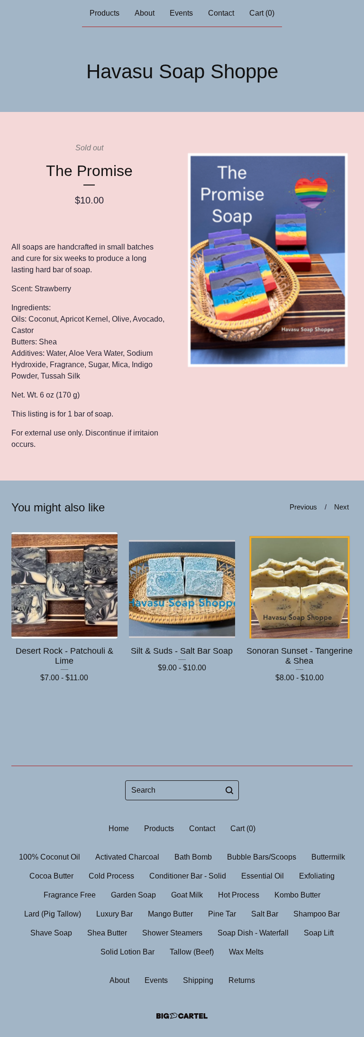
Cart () (261, 13)
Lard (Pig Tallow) (52, 914)
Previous (303, 507)
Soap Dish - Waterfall (253, 933)
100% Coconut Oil (49, 857)
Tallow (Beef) (192, 952)
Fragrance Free (70, 895)
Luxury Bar (114, 914)
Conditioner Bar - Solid (187, 876)
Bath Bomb (193, 857)
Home (119, 828)
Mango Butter (170, 914)
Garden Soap (133, 895)
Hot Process (238, 895)
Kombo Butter (297, 895)
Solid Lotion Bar (127, 952)
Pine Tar (222, 914)
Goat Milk (187, 895)
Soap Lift (319, 933)
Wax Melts (246, 952)
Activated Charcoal (127, 857)
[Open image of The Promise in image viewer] (268, 255)
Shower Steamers (172, 933)
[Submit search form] (229, 790)
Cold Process (111, 876)
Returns (241, 980)
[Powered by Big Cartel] (182, 1016)
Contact (221, 13)
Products (104, 13)
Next (341, 507)
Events (181, 13)
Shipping (198, 980)
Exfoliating (317, 876)
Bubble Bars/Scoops (261, 857)
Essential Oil (262, 876)
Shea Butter (107, 933)
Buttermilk (328, 857)
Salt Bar (264, 914)
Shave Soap (51, 933)
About (145, 13)
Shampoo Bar (316, 914)
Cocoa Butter (51, 876)
